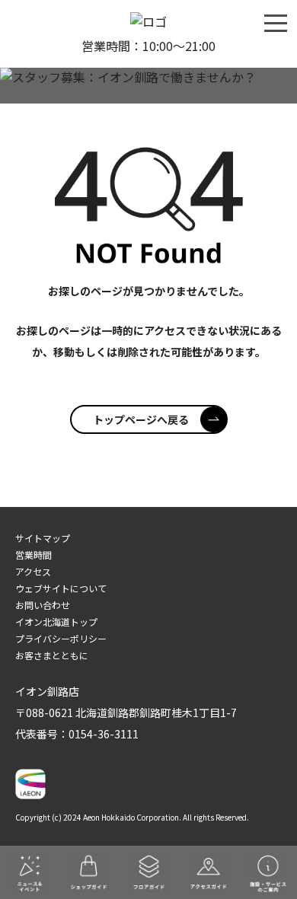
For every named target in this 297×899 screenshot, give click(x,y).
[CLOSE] (275, 22)
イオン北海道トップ (56, 621)
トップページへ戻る (141, 419)
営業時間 (33, 554)
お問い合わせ (42, 604)
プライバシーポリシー (61, 638)
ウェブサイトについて (61, 588)
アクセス (33, 571)
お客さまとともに (51, 655)
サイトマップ (42, 537)
